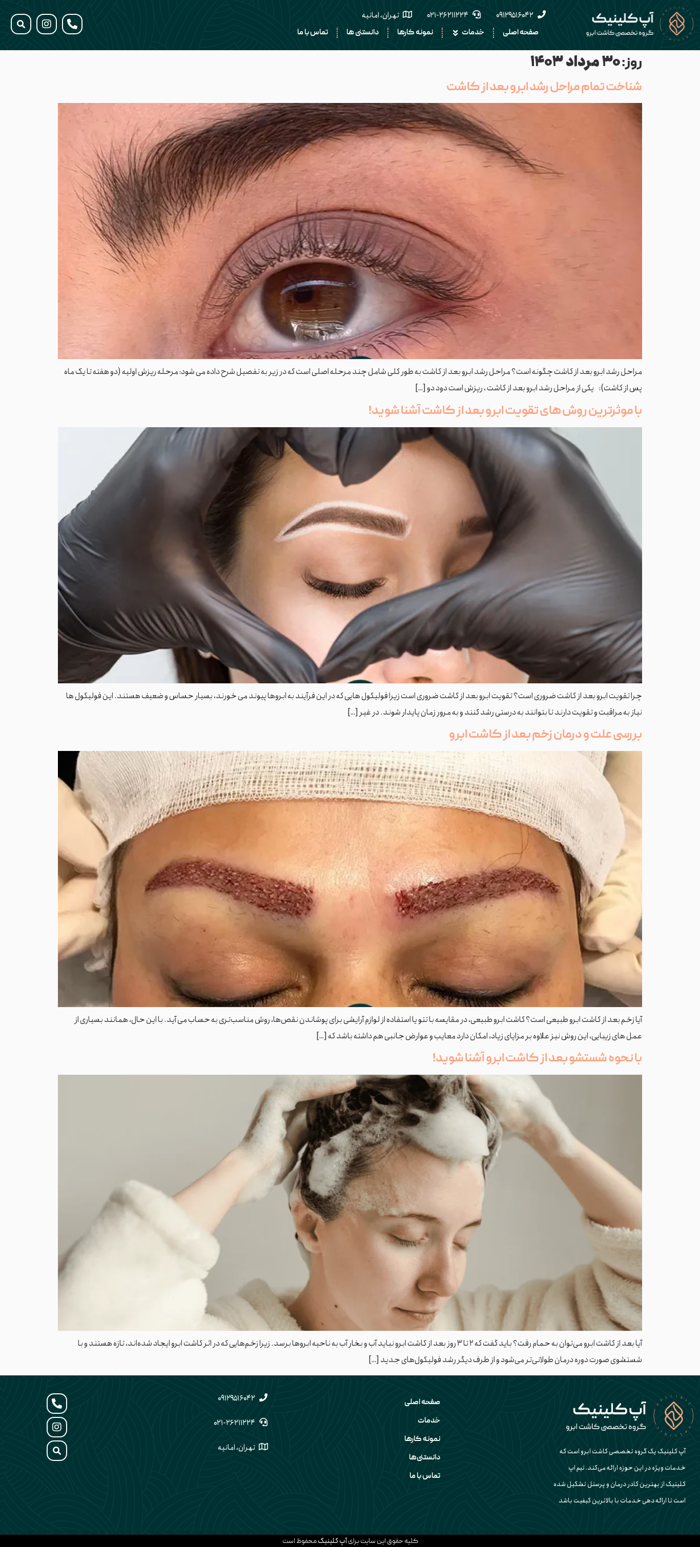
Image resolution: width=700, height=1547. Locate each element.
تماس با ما (424, 1476)
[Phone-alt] (72, 24)
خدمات (429, 1421)
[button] (21, 24)
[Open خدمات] (455, 33)
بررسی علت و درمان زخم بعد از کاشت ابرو (545, 735)
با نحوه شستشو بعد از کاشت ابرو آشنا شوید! (537, 1059)
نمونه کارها (422, 1439)
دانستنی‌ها (424, 1458)
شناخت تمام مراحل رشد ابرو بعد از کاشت (544, 87)
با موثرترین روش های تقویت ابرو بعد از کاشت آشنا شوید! (505, 411)
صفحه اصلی (422, 1402)
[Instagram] (46, 24)
